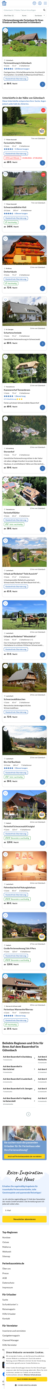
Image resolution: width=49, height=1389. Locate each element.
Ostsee (5, 1242)
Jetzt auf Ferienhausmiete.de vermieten (25, 1156)
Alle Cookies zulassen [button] (26, 1379)
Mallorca (6, 1247)
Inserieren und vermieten (14, 1330)
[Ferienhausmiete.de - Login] (40, 3)
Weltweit (6, 1251)
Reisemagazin (8, 1309)
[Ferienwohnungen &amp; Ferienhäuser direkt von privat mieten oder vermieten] (4, 3)
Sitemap (6, 1256)
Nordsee (6, 1237)
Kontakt (6, 1318)
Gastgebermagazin (11, 1335)
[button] (46, 3)
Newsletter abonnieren (24, 1219)
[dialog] (26, 1369)
